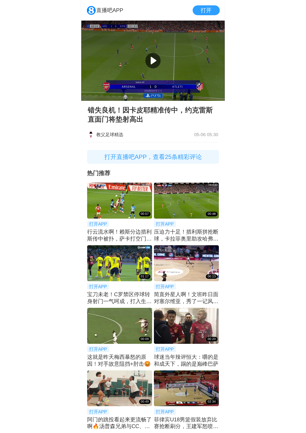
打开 (206, 10)
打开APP (98, 223)
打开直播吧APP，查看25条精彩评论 (153, 156)
